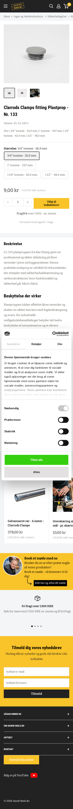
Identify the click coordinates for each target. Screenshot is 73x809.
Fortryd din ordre (21, 760)
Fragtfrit (22, 213)
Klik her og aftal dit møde (50, 583)
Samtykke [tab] (13, 344)
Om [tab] (59, 344)
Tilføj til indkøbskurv (51, 203)
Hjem (7, 16)
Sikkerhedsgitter (57, 16)
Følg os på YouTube (16, 775)
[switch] (63, 420)
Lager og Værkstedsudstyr (29, 16)
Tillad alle (36, 459)
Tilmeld (36, 693)
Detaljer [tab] (36, 344)
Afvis (36, 472)
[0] (66, 6)
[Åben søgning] (51, 6)
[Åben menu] (5, 6)
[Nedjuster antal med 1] (8, 202)
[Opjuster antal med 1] (28, 202)
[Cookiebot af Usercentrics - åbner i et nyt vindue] (52, 333)
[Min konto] (58, 6)
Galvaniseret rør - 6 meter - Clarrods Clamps (26, 523)
